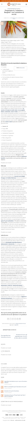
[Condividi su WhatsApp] (8, 319)
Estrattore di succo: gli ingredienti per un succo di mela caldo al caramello (20, 336)
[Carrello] (26, 4)
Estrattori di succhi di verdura (11, 391)
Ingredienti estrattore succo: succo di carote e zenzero (15, 382)
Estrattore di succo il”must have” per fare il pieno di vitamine (14, 396)
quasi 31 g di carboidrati (7, 221)
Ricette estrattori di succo (14, 8)
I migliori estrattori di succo (10, 418)
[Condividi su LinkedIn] (20, 319)
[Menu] (2, 4)
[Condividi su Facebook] (10, 319)
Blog (19, 418)
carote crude (8, 121)
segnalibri (16, 324)
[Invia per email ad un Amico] (15, 319)
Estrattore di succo (18, 18)
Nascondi (22, 67)
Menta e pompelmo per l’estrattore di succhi (15, 386)
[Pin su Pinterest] (17, 319)
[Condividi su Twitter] (13, 319)
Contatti (23, 418)
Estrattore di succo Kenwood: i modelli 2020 (15, 417)
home (3, 417)
